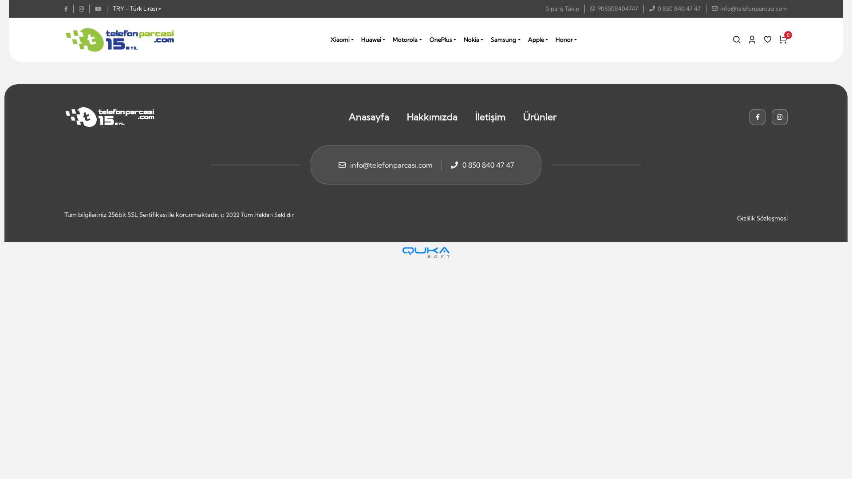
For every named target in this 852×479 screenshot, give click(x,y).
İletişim (490, 116)
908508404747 (618, 8)
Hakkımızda (432, 116)
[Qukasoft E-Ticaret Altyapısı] (426, 252)
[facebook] (69, 8)
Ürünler (539, 116)
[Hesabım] (752, 39)
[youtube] (101, 8)
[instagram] (84, 8)
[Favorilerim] (767, 39)
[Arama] (736, 39)
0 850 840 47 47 (679, 8)
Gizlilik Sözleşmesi (762, 218)
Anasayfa (369, 116)
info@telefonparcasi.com (754, 8)
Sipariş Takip (562, 8)
